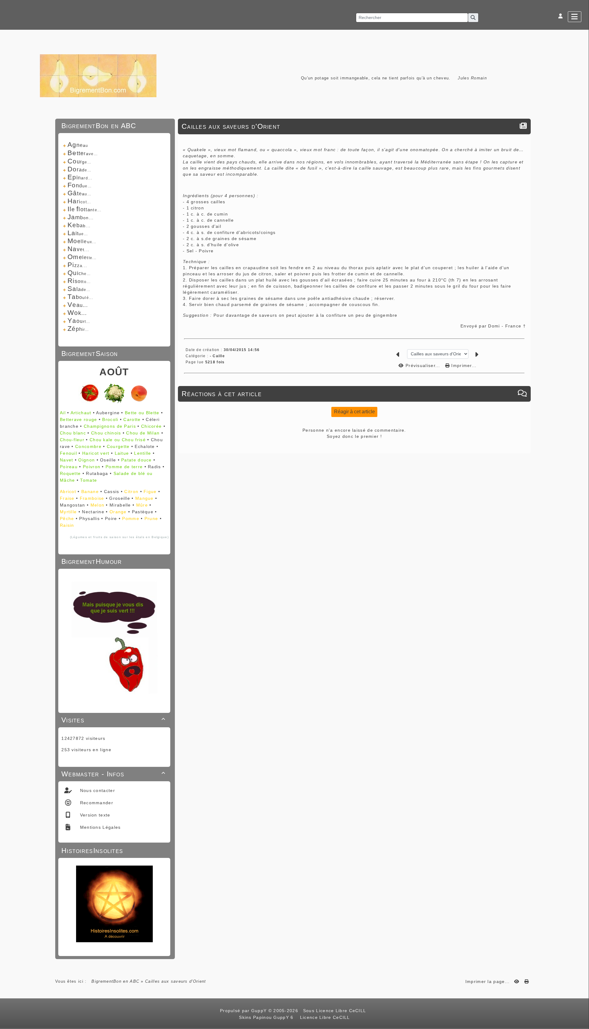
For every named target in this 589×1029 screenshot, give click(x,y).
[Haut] (581, 413)
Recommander (95, 802)
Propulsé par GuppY (244, 1010)
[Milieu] (581, 420)
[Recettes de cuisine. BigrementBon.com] (98, 75)
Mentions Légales (99, 827)
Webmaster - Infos (113, 774)
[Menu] (574, 16)
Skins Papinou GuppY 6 (268, 1017)
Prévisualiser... (423, 365)
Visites (113, 720)
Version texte (94, 815)
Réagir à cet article (354, 411)
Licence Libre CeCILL (324, 1017)
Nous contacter (96, 790)
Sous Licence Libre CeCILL (335, 1010)
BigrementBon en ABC (115, 981)
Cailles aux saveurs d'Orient (231, 126)
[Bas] (581, 428)
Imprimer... (463, 365)
